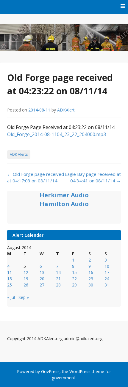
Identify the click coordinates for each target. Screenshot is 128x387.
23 (90, 278)
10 (106, 266)
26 (26, 285)
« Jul (11, 297)
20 (42, 278)
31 (106, 285)
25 (9, 285)
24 (106, 278)
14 (58, 272)
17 (106, 272)
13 (42, 272)
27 (42, 285)
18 (9, 278)
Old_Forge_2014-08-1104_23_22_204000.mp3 (56, 134)
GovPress (50, 371)
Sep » (23, 297)
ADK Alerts (19, 154)
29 (74, 285)
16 (90, 272)
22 (74, 278)
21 (58, 278)
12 (26, 272)
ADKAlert (66, 110)
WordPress (79, 371)
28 (58, 285)
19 (26, 278)
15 (74, 272)
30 (90, 285)
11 (9, 272)
